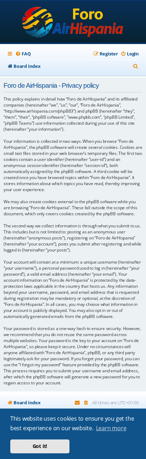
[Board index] (73, 22)
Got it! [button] (40, 446)
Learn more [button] (111, 428)
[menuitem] (22, 54)
